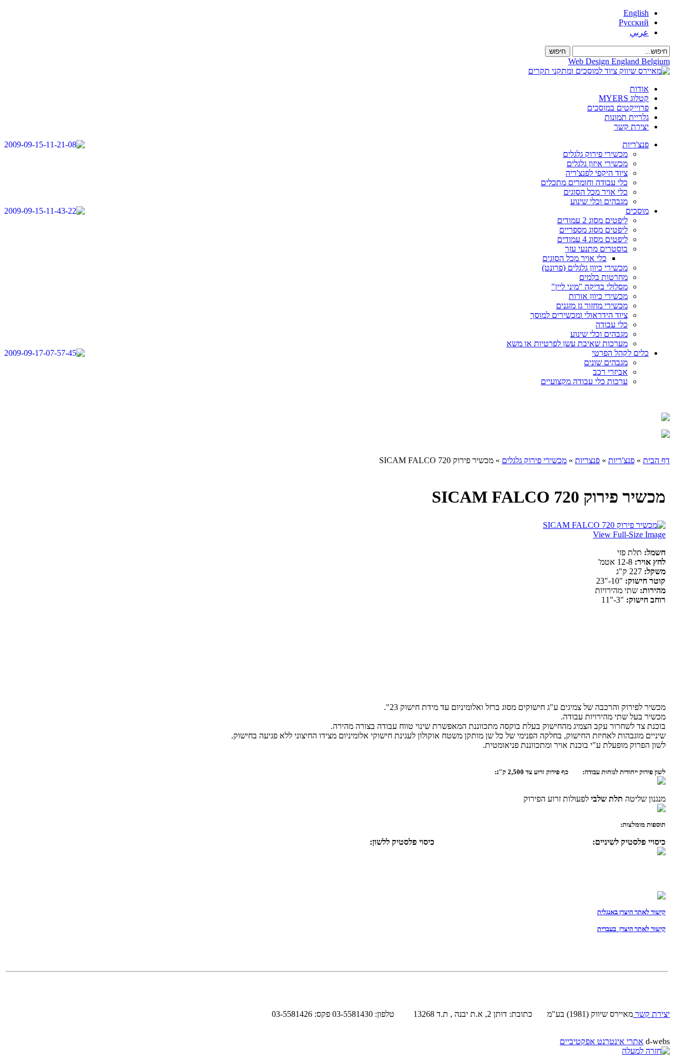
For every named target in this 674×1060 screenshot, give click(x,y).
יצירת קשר (651, 1013)
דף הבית (656, 460)
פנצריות (587, 460)
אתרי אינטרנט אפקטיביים (601, 1041)
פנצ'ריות (621, 460)
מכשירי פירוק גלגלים (534, 460)
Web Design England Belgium (619, 61)
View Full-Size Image (629, 534)
